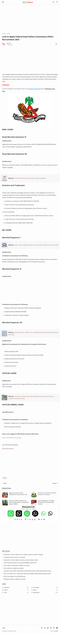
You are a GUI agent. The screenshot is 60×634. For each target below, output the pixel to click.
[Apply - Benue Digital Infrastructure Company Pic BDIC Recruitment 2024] (4, 247)
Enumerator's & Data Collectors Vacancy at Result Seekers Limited (21, 560)
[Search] (57, 2)
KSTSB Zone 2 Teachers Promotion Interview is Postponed (47, 493)
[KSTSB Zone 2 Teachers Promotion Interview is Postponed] (34, 497)
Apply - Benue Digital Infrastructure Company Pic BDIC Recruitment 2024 (36, 245)
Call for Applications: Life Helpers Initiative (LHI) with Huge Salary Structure (46, 502)
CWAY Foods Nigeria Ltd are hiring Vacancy (14, 576)
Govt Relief (36, 587)
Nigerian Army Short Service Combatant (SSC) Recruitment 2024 (18, 493)
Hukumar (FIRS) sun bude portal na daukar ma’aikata (30, 178)
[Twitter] (45, 628)
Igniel (56, 631)
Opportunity (36, 592)
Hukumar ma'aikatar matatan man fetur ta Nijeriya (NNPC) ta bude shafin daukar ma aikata (19, 502)
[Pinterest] (54, 628)
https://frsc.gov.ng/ (8, 448)
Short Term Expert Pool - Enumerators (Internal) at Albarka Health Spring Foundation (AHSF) (27, 573)
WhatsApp (48, 89)
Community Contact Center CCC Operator (14, 557)
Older (5, 483)
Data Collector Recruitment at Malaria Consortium (17, 565)
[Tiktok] (48, 628)
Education (6, 587)
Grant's (6, 590)
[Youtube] (57, 628)
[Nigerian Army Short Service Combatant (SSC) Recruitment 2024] (5, 497)
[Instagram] (51, 628)
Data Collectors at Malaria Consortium (14, 568)
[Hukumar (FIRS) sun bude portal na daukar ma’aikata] (4, 180)
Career (4, 478)
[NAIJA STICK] (27, 2)
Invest (34, 590)
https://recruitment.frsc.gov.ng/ (11, 437)
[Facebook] (42, 628)
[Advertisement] (30, 18)
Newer (54, 483)
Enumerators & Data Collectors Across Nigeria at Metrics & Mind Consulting (23, 554)
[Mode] (53, 2)
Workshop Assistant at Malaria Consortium (15, 579)
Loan (5, 592)
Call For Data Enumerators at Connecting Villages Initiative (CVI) (20, 562)
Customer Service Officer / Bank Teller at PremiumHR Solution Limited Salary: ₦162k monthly (27, 571)
